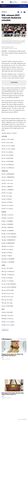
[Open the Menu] (2, 2)
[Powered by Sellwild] (24, 419)
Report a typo (5, 329)
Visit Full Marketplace (21, 339)
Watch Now (24, 2)
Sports (4, 12)
